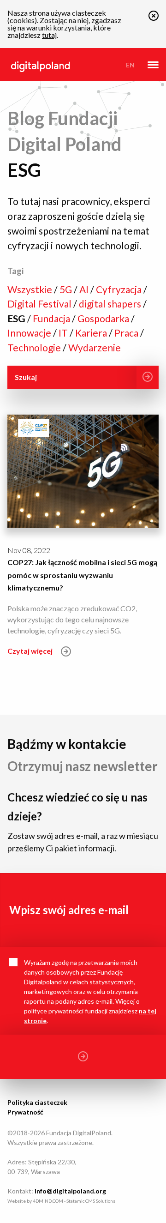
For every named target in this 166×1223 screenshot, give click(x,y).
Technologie (35, 347)
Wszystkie (30, 289)
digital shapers (111, 303)
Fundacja (52, 318)
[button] (153, 17)
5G (66, 289)
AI (84, 289)
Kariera (92, 332)
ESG (17, 318)
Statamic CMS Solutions (90, 1201)
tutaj (49, 34)
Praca (127, 332)
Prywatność (25, 1112)
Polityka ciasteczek (37, 1102)
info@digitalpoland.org (70, 1191)
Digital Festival (40, 303)
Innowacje (30, 332)
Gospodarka (104, 318)
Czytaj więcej (30, 650)
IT (64, 332)
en (130, 65)
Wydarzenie (94, 347)
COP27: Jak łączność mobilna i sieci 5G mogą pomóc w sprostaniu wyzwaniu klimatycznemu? (82, 574)
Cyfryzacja (119, 289)
